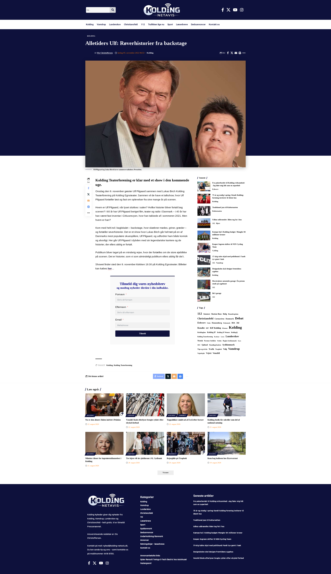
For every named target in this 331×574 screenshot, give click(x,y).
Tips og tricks (202, 349)
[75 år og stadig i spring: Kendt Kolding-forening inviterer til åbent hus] (203, 198)
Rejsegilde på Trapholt (177, 458)
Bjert (218, 223)
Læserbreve (182, 24)
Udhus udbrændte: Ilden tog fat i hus (227, 220)
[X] (228, 10)
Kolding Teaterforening (123, 365)
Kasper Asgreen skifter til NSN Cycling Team (212, 539)
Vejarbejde (201, 353)
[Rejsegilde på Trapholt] (186, 443)
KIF (207, 328)
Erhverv (215, 189)
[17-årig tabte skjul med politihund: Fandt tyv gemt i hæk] (203, 260)
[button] (240, 53)
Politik (219, 341)
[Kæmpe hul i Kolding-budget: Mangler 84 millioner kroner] (203, 235)
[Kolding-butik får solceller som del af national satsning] (227, 404)
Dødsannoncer (198, 24)
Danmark (230, 319)
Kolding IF (211, 332)
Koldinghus (201, 332)
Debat (239, 318)
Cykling (215, 251)
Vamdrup (101, 24)
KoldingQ (234, 332)
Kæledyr (217, 336)
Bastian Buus (216, 314)
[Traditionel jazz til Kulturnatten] (203, 211)
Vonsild (216, 353)
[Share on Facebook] (228, 53)
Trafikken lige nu (156, 24)
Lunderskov (115, 24)
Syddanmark (228, 345)
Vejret (208, 353)
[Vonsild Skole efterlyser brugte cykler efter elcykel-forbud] (145, 404)
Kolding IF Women (223, 332)
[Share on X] (232, 53)
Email (118, 319)
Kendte (201, 328)
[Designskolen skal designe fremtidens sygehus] (203, 272)
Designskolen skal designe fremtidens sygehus (213, 551)
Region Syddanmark (230, 341)
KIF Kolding (215, 328)
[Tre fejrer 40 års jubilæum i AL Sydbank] (145, 443)
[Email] (236, 53)
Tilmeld (142, 333)
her (110, 268)
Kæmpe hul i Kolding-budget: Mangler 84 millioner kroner (217, 532)
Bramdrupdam (233, 314)
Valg (225, 349)
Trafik (211, 349)
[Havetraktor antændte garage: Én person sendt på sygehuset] (203, 284)
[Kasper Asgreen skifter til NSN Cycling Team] (203, 248)
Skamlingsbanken (215, 345)
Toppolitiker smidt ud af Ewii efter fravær (185, 420)
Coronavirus (219, 319)
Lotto (222, 336)
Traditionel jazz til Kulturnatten (225, 207)
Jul (237, 323)
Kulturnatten (217, 211)
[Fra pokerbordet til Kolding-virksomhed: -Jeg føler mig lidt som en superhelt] (203, 186)
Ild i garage (216, 293)
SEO (198, 345)
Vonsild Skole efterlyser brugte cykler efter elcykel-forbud (218, 558)
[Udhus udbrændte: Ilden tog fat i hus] (203, 223)
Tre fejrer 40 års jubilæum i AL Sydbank (144, 458)
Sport (170, 24)
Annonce (206, 314)
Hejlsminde (226, 323)
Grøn (208, 323)
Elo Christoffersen (105, 53)
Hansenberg (217, 323)
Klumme (225, 328)
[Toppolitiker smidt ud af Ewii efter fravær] (186, 404)
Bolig (225, 314)
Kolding (90, 24)
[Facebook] (223, 10)
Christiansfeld (131, 24)
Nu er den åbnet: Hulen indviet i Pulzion (103, 420)
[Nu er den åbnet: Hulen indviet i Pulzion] (104, 404)
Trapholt (218, 349)
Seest (239, 341)
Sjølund (205, 345)
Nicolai (200, 341)
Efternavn (120, 307)
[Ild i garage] (203, 297)
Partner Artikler (210, 341)
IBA (233, 323)
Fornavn (120, 294)
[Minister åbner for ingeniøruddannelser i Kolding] (104, 443)
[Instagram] (241, 10)
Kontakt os (214, 24)
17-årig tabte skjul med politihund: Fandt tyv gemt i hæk (217, 545)
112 (143, 24)
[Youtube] (235, 10)
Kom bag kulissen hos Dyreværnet (223, 458)
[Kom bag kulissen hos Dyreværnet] (227, 443)
